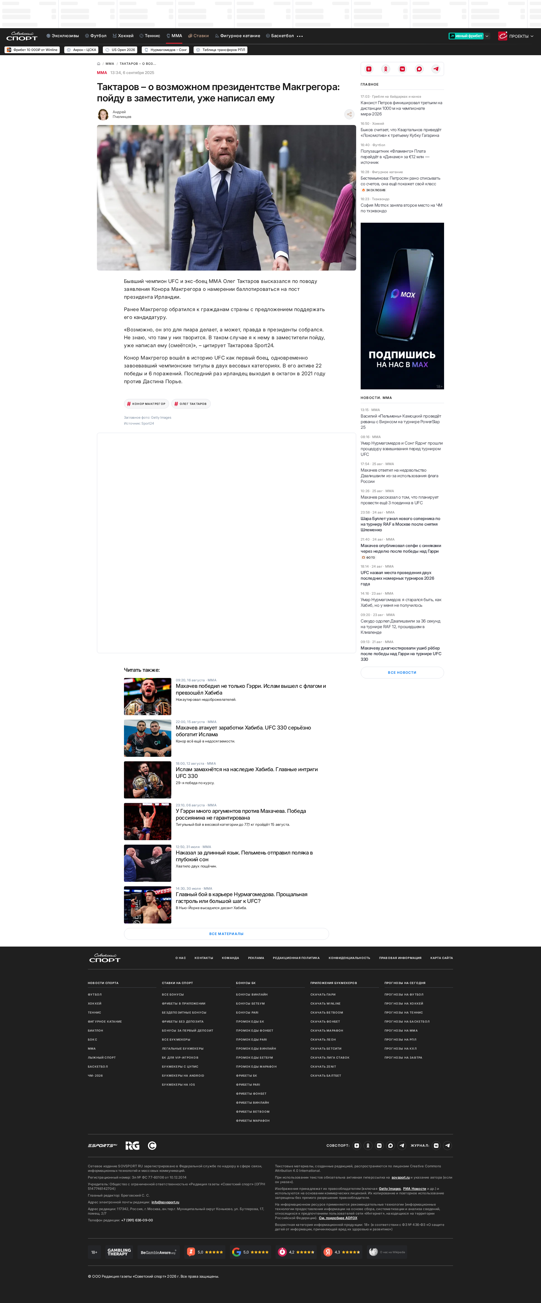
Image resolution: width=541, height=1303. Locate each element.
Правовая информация (400, 958)
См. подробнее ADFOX (338, 1218)
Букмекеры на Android (183, 1075)
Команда (230, 958)
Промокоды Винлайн (256, 1048)
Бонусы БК (246, 983)
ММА (102, 72)
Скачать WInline (326, 1003)
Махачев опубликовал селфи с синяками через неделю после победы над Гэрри (401, 548)
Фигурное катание (105, 1021)
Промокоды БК (250, 1021)
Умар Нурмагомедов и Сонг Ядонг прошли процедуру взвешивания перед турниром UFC (402, 448)
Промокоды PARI (251, 1039)
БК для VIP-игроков (180, 1057)
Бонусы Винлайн (252, 994)
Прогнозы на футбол (404, 994)
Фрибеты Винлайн (252, 1102)
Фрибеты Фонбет (251, 1093)
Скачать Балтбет (326, 1075)
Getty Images (390, 1188)
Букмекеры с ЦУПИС (180, 1066)
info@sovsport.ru (165, 1202)
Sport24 (147, 423)
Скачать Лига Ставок (330, 1057)
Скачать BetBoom (327, 1012)
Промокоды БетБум (254, 1057)
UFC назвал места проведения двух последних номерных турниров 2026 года (397, 578)
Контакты (204, 958)
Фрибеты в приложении (183, 1003)
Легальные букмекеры (183, 1048)
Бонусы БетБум (250, 1003)
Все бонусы (173, 994)
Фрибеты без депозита (183, 1021)
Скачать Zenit (323, 1066)
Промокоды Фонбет (254, 1030)
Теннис (94, 1012)
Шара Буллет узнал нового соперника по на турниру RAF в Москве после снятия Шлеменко (400, 524)
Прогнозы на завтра (404, 1057)
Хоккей (94, 1003)
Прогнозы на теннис (404, 1012)
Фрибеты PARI (248, 1084)
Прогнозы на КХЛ (401, 1048)
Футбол (95, 994)
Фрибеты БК (246, 1075)
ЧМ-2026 (95, 1075)
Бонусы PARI (247, 1012)
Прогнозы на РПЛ (400, 1039)
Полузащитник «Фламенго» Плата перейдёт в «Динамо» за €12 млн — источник (395, 156)
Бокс (92, 1039)
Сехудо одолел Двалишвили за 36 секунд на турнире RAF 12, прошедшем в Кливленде (400, 626)
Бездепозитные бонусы (184, 1012)
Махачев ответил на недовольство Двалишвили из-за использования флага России (399, 475)
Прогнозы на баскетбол (407, 1021)
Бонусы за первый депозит (187, 1030)
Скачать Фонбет (325, 1021)
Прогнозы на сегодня (405, 983)
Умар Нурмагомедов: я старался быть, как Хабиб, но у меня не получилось (401, 602)
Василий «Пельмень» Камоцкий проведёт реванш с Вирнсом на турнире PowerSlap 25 (401, 421)
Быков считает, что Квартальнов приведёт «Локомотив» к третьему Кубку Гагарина (401, 132)
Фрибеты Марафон (253, 1120)
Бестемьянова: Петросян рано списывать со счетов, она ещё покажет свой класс (400, 180)
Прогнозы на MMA (401, 1030)
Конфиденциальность (350, 958)
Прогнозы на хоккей (404, 1003)
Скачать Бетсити (326, 1048)
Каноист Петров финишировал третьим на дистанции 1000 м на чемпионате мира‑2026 (401, 108)
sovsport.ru (401, 1177)
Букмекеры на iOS (178, 1084)
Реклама (256, 958)
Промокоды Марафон (256, 1066)
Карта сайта (442, 958)
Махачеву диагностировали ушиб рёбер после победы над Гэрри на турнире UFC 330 (401, 653)
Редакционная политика (296, 958)
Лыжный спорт (102, 1057)
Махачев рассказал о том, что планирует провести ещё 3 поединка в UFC (400, 499)
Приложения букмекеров (334, 983)
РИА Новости (414, 1188)
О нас (181, 958)
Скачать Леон (323, 1039)
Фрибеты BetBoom (253, 1111)
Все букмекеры (176, 1039)
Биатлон (95, 1030)
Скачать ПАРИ (323, 994)
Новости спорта (103, 983)
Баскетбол (98, 1066)
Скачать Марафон (327, 1030)
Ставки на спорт (177, 983)
